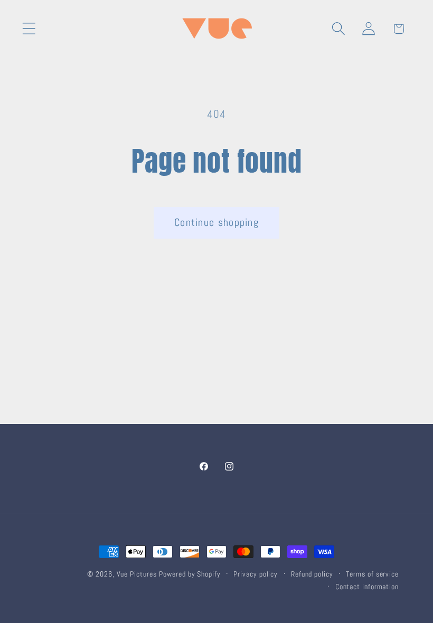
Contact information (367, 586)
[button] (29, 29)
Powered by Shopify (189, 574)
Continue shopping (216, 222)
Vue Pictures (137, 574)
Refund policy (312, 574)
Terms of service (372, 574)
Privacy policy (255, 574)
